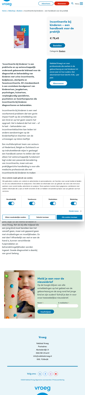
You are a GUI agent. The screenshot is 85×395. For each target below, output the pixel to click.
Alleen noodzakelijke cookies (15, 217)
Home (4, 10)
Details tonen (74, 211)
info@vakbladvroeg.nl (42, 356)
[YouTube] (56, 374)
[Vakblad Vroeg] (6, 3)
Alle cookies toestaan (69, 217)
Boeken (19, 10)
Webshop (11, 10)
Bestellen (57, 45)
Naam (40, 302)
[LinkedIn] (40, 374)
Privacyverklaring (58, 380)
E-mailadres (63, 302)
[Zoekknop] (72, 3)
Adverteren (46, 3)
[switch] (32, 203)
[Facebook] (45, 374)
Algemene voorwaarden (43, 380)
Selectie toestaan (42, 217)
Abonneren (62, 3)
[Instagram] (51, 374)
